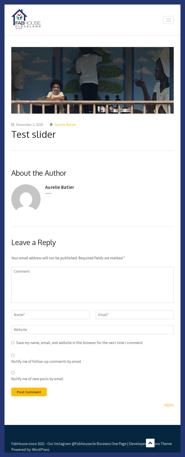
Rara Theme (162, 443)
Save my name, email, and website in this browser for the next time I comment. (79, 342)
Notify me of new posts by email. (37, 378)
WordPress (40, 449)
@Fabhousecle (84, 443)
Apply (169, 404)
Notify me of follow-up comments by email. (46, 361)
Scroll (150, 443)
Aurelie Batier (65, 124)
